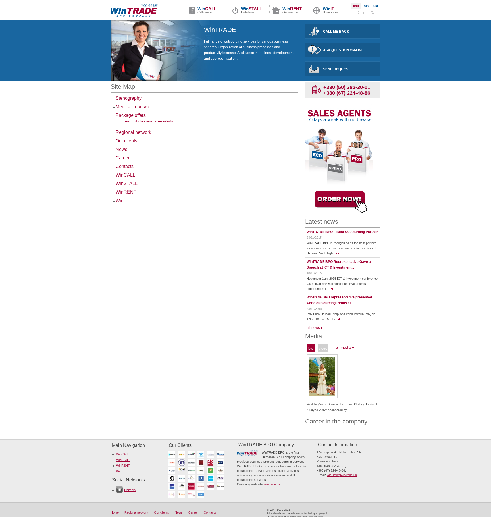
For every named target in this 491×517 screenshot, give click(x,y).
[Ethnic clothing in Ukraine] (322, 394)
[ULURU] (172, 462)
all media (344, 347)
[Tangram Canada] (172, 478)
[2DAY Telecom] (182, 470)
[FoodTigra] (182, 494)
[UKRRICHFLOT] (211, 454)
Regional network (133, 132)
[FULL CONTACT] (211, 462)
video (323, 348)
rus (366, 5)
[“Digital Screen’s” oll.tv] (201, 494)
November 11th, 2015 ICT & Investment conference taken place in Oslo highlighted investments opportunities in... (342, 283)
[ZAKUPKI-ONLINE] (221, 486)
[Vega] (201, 470)
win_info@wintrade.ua (342, 475)
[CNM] (182, 486)
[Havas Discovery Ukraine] (192, 494)
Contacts (124, 166)
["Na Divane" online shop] (192, 486)
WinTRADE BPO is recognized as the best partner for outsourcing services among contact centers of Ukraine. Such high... (341, 248)
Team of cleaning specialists (147, 121)
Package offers (130, 115)
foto (310, 348)
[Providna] (221, 470)
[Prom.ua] (172, 454)
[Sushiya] (211, 470)
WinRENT (125, 192)
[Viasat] (172, 470)
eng (356, 5)
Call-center (207, 10)
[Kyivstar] (201, 454)
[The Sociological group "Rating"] (201, 462)
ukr (375, 5)
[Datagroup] (192, 470)
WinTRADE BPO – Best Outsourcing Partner (342, 232)
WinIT (121, 200)
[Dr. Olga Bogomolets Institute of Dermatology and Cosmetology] (182, 462)
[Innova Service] (211, 486)
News (121, 149)
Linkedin (130, 490)
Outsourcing (292, 10)
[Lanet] (211, 478)
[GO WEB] (172, 486)
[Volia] (182, 454)
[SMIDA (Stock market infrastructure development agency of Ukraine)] (182, 478)
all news (314, 327)
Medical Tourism (132, 106)
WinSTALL (126, 183)
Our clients (126, 140)
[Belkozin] (192, 478)
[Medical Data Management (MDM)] (192, 462)
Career (122, 157)
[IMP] (172, 494)
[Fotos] (221, 462)
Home (115, 512)
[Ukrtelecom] (192, 454)
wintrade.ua (272, 484)
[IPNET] (221, 478)
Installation (251, 10)
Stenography (128, 98)
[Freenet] (201, 478)
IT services (330, 10)
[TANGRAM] (201, 486)
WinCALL (125, 175)
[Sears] (221, 454)
